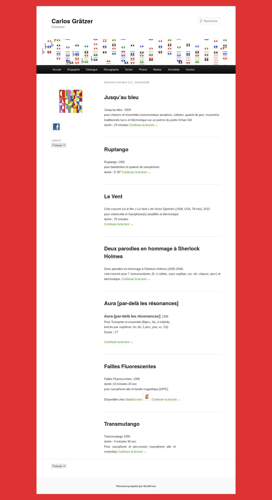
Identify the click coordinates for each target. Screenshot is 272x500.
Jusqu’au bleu (121, 97)
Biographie (74, 69)
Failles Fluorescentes (130, 366)
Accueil (57, 69)
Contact (190, 69)
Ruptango (116, 149)
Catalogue (91, 69)
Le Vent (113, 196)
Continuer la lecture (143, 125)
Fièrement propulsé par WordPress (136, 486)
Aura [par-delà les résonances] (141, 303)
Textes (129, 69)
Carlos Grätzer (72, 21)
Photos (143, 69)
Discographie (111, 69)
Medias (157, 69)
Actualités (174, 69)
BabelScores (134, 399)
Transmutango (122, 423)
